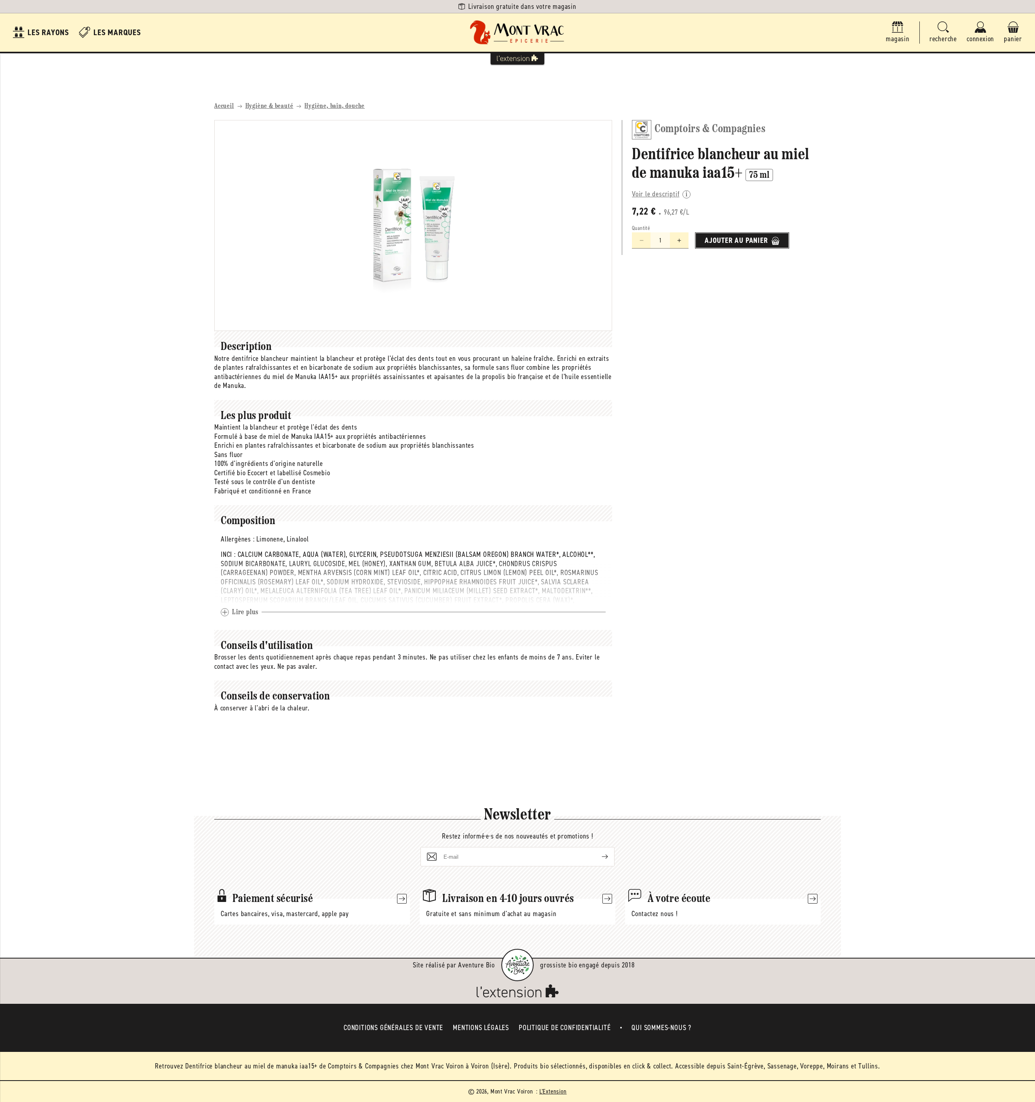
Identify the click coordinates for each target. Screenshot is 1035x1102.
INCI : (228, 554)
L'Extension (553, 1091)
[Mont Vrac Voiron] (517, 32)
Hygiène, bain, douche (334, 106)
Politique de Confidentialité (564, 1027)
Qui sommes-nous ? (661, 1027)
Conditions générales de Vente (393, 1027)
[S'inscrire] (598, 857)
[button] (943, 32)
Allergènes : (238, 539)
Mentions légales (481, 1027)
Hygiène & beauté (269, 106)
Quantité (641, 228)
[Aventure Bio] (517, 965)
